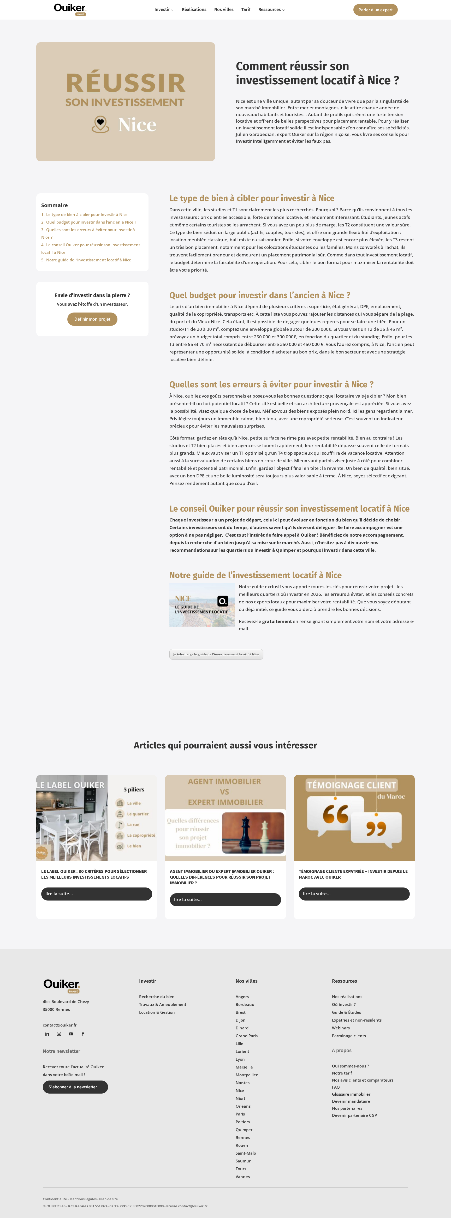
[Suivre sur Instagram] (59, 1034)
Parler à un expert (376, 9)
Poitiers (243, 1121)
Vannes (243, 1176)
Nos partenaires (347, 1108)
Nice (240, 1090)
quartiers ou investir (248, 550)
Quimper (244, 1129)
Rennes (243, 1137)
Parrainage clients (349, 1035)
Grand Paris (247, 1035)
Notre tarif (342, 1073)
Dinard (242, 1027)
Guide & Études (346, 1012)
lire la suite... (59, 894)
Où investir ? (344, 1004)
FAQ (336, 1087)
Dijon (241, 1020)
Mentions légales (83, 1199)
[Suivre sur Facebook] (83, 1034)
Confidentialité (55, 1199)
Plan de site (108, 1199)
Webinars (341, 1027)
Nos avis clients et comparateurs (362, 1080)
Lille (239, 1043)
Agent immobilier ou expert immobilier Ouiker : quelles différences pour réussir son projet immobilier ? (222, 877)
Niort (240, 1098)
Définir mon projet (92, 319)
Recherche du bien (157, 996)
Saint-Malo (246, 1153)
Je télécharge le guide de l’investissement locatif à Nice (216, 654)
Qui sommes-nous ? (350, 1066)
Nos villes (247, 981)
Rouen (242, 1145)
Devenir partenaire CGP (354, 1115)
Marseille (244, 1067)
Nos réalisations (347, 996)
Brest (241, 1012)
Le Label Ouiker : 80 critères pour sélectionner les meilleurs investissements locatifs (94, 874)
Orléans (243, 1106)
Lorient (242, 1051)
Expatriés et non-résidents (357, 1020)
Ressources (344, 981)
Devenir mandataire (351, 1101)
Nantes (243, 1082)
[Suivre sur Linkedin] (47, 1034)
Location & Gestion (157, 1012)
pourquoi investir (321, 550)
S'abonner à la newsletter (73, 1086)
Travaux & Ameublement (162, 1004)
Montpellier (247, 1074)
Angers (242, 996)
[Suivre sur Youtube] (71, 1034)
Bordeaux (245, 1004)
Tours (241, 1168)
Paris (240, 1114)
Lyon (240, 1059)
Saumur (243, 1160)
